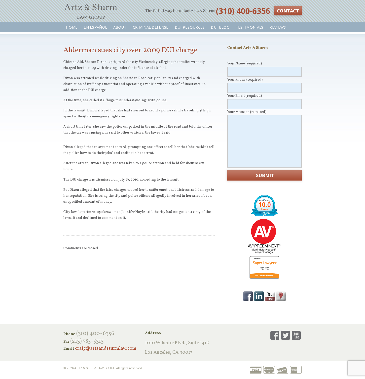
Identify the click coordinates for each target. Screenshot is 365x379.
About (120, 27)
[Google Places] (281, 296)
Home (71, 27)
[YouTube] (270, 296)
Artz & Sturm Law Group (91, 11)
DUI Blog (220, 27)
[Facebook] (248, 296)
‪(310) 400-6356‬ (243, 10)
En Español (95, 27)
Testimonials (249, 27)
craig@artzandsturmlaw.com (105, 348)
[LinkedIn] (259, 296)
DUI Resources (190, 27)
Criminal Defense (151, 27)
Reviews (277, 27)
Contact (288, 11)
